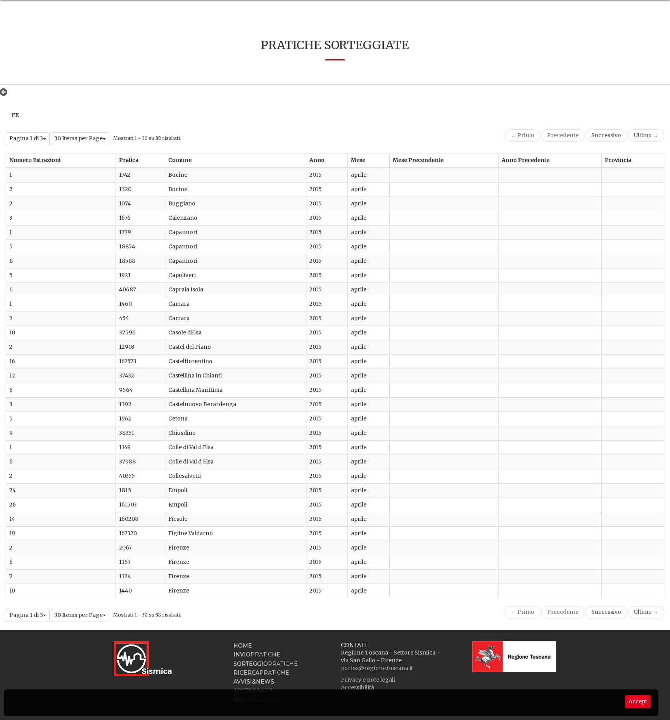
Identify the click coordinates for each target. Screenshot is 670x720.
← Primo (522, 135)
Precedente (562, 135)
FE (15, 115)
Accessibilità (357, 687)
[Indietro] (5, 92)
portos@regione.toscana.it (377, 668)
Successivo (606, 135)
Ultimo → (646, 135)
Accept (638, 701)
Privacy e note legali (368, 679)
